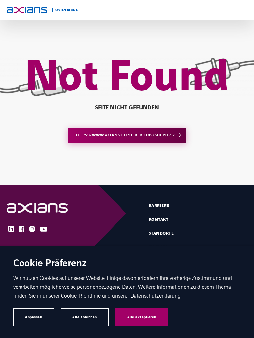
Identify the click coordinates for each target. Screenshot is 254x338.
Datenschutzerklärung (155, 295)
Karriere (159, 205)
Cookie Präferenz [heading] (50, 264)
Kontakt (158, 219)
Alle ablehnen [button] (84, 317)
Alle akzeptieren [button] (141, 317)
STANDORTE (161, 233)
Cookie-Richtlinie (81, 295)
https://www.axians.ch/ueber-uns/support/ (124, 135)
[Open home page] (27, 10)
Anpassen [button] (33, 317)
